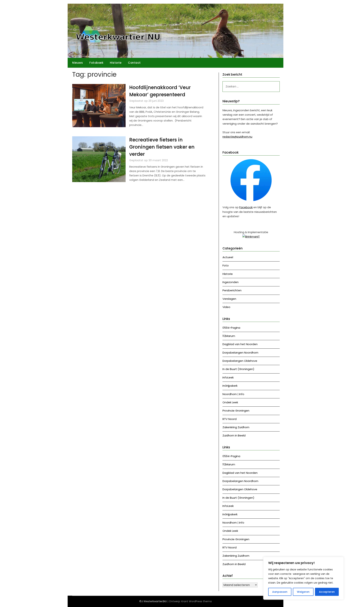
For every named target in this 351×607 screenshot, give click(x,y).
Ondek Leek (230, 402)
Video (226, 307)
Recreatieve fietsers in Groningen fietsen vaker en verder (162, 147)
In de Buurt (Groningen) (238, 369)
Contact (134, 63)
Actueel (227, 257)
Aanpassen (279, 592)
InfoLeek (228, 377)
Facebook (246, 207)
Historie (115, 63)
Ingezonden (230, 282)
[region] (303, 578)
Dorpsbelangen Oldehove (239, 361)
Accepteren (327, 592)
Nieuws (77, 63)
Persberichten (231, 290)
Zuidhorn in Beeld (234, 435)
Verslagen (229, 299)
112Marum (228, 336)
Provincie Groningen (235, 410)
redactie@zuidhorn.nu (237, 137)
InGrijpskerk (229, 386)
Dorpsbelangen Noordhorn (240, 352)
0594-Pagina (231, 328)
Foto (225, 265)
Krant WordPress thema (196, 601)
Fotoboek (96, 63)
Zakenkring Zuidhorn (235, 427)
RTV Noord (229, 419)
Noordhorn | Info (233, 394)
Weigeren (303, 592)
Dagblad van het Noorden (240, 344)
